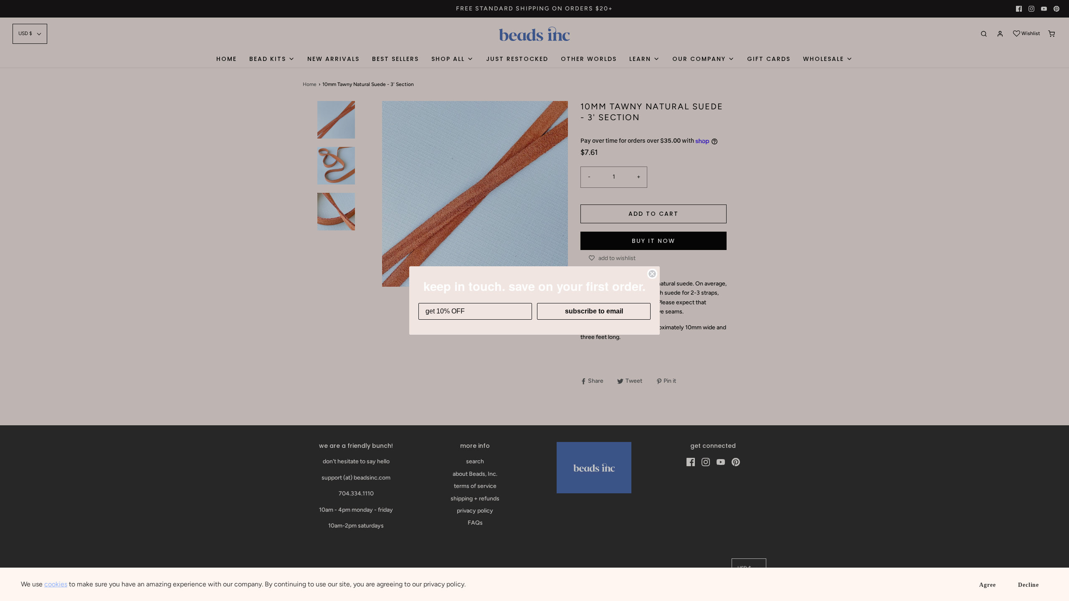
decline (1028, 585)
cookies (55, 584)
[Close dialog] (652, 274)
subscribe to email (594, 311)
